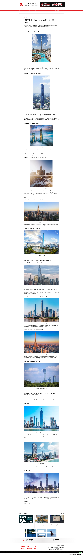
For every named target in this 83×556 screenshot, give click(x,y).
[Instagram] (53, 539)
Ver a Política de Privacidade (17, 554)
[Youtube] (58, 539)
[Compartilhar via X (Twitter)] (26, 506)
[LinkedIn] (57, 539)
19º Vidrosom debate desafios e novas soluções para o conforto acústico (25, 525)
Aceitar (79, 554)
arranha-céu (30, 503)
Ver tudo (62, 513)
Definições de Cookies (72, 554)
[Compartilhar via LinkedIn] (28, 506)
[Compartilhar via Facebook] (24, 506)
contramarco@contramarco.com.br (58, 548)
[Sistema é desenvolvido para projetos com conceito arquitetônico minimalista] (41, 519)
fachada (25, 503)
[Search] (63, 10)
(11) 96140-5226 (61, 547)
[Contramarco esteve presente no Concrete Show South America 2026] (57, 519)
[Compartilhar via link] (31, 506)
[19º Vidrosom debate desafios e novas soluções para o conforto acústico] (26, 519)
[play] (62, 2)
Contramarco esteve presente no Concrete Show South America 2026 (57, 525)
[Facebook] (55, 539)
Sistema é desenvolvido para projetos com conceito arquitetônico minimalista (41, 525)
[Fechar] (81, 554)
